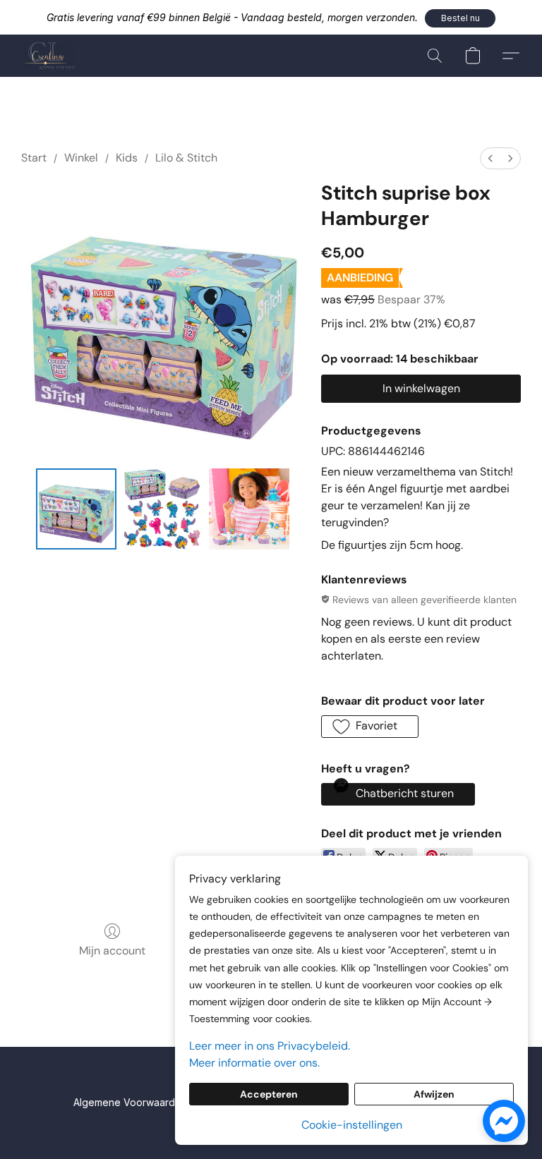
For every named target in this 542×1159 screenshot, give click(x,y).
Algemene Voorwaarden (130, 1102)
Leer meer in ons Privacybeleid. (269, 1045)
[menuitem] (490, 158)
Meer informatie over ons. (254, 1062)
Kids (127, 157)
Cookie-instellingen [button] (351, 1124)
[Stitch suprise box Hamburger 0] (76, 509)
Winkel (81, 157)
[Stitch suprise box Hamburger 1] (162, 509)
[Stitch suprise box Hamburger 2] (249, 509)
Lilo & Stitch (186, 157)
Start (34, 157)
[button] (460, 18)
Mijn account (112, 950)
